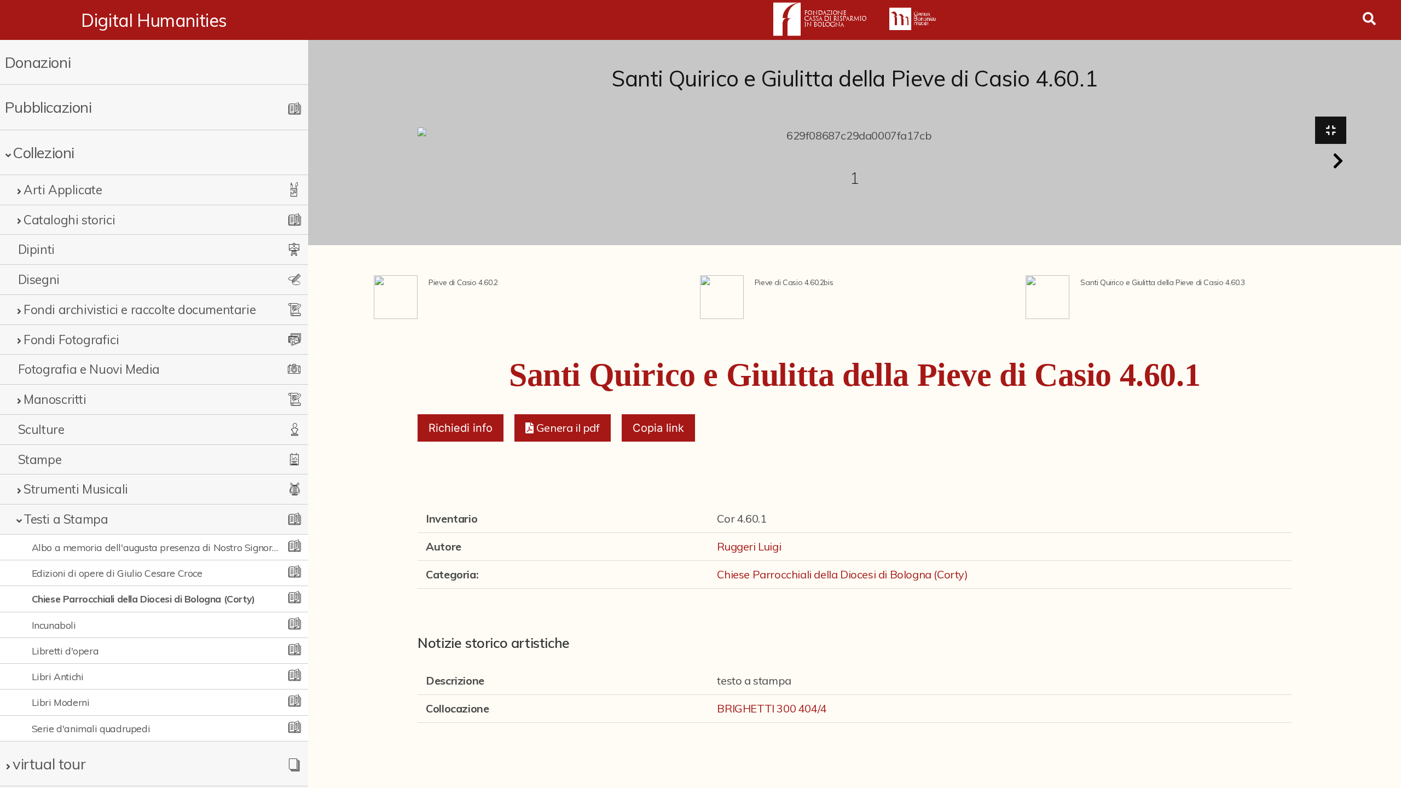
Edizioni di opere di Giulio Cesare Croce (117, 573)
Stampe (40, 459)
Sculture (41, 429)
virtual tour (49, 763)
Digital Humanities (154, 20)
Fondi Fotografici (71, 339)
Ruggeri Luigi (749, 546)
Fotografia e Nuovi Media (89, 369)
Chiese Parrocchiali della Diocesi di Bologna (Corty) (143, 599)
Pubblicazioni (48, 107)
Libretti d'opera (65, 651)
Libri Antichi (58, 676)
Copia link (658, 427)
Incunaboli (54, 625)
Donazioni (38, 62)
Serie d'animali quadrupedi (91, 728)
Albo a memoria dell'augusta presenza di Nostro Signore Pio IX (156, 547)
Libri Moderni (61, 702)
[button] (1338, 161)
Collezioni (43, 152)
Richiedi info (461, 427)
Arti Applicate (63, 190)
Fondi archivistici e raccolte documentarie (140, 309)
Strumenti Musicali (76, 489)
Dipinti (36, 249)
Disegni (39, 279)
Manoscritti (55, 399)
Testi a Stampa (66, 519)
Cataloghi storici (69, 220)
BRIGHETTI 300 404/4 (771, 708)
